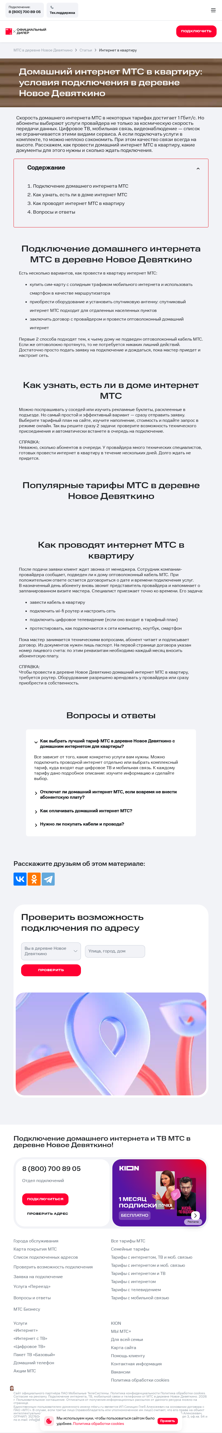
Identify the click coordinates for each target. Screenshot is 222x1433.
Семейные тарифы (130, 1249)
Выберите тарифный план (45, 420)
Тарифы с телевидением (136, 1289)
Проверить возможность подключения (53, 1267)
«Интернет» (26, 1330)
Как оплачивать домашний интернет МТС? (86, 811)
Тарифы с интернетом (133, 1281)
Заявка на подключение (38, 1276)
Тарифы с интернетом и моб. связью (148, 1265)
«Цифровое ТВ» (29, 1346)
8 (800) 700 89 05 (25, 12)
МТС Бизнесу (27, 1309)
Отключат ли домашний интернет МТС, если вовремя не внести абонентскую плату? (108, 794)
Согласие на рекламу (30, 1397)
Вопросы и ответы (54, 212)
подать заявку (74, 350)
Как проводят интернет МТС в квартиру (79, 203)
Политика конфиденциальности (135, 1393)
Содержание (46, 167)
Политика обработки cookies (140, 1380)
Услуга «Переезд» (32, 1286)
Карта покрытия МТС (35, 1249)
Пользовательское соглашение (40, 1400)
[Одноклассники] (34, 879)
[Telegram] (48, 879)
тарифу (41, 773)
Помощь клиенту (128, 1356)
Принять (167, 1421)
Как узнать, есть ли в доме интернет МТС (80, 195)
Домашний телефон (34, 1363)
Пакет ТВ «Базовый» (34, 1354)
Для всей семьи (127, 1339)
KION (116, 1323)
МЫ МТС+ (121, 1331)
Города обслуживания (36, 1241)
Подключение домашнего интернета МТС (80, 186)
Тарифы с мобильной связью (140, 1298)
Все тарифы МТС (128, 1241)
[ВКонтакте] (20, 879)
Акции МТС (25, 1371)
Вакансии (120, 1372)
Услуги (20, 1323)
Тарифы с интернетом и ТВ (138, 1273)
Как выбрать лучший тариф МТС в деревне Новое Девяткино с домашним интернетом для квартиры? (107, 744)
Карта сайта (123, 1347)
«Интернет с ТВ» (30, 1338)
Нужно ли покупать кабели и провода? (82, 824)
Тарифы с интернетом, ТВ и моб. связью (151, 1257)
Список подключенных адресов (46, 1257)
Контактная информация (136, 1364)
